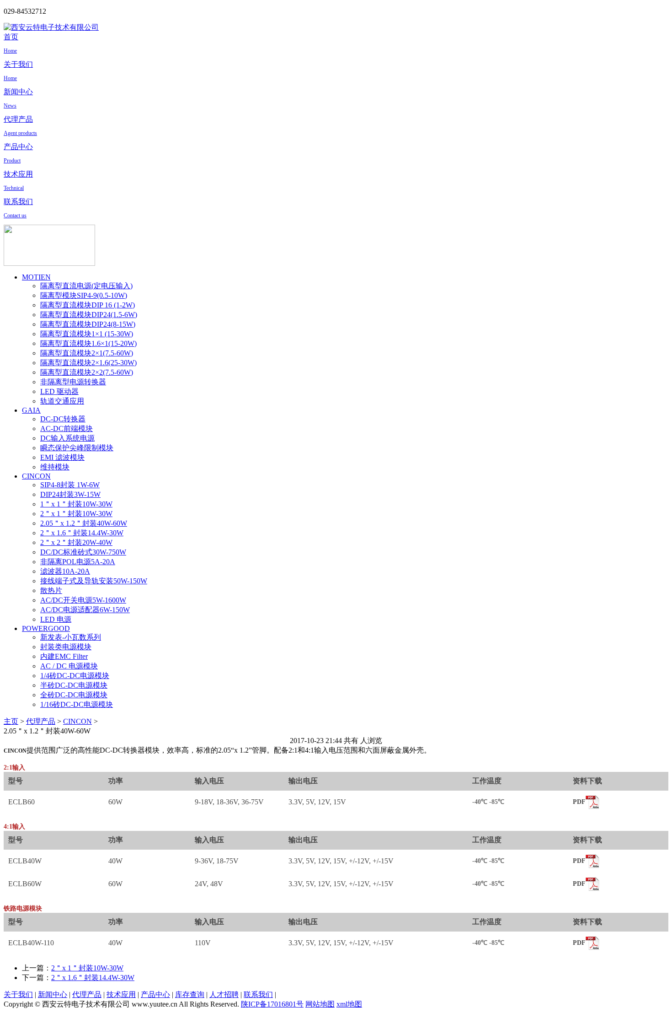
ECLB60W (25, 884)
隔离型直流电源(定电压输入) (86, 286)
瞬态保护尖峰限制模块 (76, 448)
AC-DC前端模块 (66, 428)
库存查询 (189, 994)
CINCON (36, 476)
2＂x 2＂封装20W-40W (76, 542)
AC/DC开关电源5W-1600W (83, 600)
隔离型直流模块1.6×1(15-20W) (88, 343)
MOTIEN (36, 277)
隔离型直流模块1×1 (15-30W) (86, 334)
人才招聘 (224, 994)
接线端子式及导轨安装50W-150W (93, 581)
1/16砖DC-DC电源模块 (76, 704)
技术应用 (121, 994)
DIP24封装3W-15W (70, 494)
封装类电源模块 (65, 647)
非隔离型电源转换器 (73, 382)
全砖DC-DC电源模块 (73, 695)
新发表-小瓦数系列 (70, 637)
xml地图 (349, 1004)
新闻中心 (52, 994)
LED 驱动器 (59, 391)
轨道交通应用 (62, 401)
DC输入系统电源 (67, 438)
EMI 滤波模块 (62, 457)
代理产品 (40, 721)
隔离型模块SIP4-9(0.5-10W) (83, 295)
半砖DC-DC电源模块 (73, 685)
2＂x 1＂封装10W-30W (76, 513)
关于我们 (18, 994)
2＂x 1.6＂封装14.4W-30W (81, 533)
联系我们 (258, 994)
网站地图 (320, 1004)
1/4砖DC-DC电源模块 (74, 675)
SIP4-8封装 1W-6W (70, 485)
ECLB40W (25, 861)
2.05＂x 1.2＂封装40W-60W (83, 523)
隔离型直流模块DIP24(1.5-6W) (88, 314)
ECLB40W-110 (31, 943)
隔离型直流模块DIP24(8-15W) (87, 324)
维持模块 (54, 467)
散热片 (51, 590)
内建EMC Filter (64, 656)
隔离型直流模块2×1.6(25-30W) (88, 362)
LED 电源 (55, 619)
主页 (11, 721)
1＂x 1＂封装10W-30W (76, 504)
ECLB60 (21, 802)
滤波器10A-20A (65, 571)
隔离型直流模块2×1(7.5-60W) (86, 353)
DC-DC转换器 (62, 419)
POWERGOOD (46, 628)
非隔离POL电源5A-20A (77, 562)
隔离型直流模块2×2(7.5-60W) (86, 372)
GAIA (31, 410)
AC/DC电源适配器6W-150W (85, 610)
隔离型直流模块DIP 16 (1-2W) (87, 305)
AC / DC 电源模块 (69, 666)
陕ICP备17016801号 (272, 1004)
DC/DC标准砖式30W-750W (83, 552)
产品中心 (155, 994)
